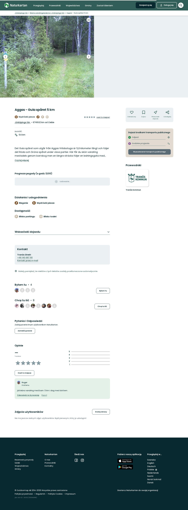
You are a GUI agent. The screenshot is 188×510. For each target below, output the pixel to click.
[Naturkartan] (15, 5)
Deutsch (151, 466)
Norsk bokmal (154, 479)
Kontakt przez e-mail (27, 260)
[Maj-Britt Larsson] (38, 306)
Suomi (150, 476)
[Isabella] (33, 290)
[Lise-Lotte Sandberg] (33, 306)
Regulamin (41, 494)
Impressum (70, 494)
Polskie (151, 469)
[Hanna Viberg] (27, 290)
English (150, 463)
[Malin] (17, 306)
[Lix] (49, 306)
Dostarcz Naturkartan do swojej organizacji (137, 490)
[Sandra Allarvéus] (22, 290)
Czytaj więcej (22, 160)
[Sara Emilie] (27, 306)
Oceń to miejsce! (103, 117)
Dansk (150, 482)
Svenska (151, 459)
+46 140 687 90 (25, 257)
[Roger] (17, 290)
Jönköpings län (23, 122)
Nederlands (153, 472)
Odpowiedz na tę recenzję (28, 395)
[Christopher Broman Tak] (22, 306)
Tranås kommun (133, 190)
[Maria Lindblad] (44, 306)
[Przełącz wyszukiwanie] (181, 5)
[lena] (54, 306)
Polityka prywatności (24, 494)
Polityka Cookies (55, 494)
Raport (44, 395)
